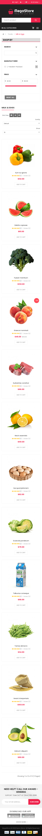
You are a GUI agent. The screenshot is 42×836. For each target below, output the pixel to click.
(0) (21, 176)
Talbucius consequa (21, 593)
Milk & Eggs (20, 34)
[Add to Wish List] (19, 154)
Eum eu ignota (21, 173)
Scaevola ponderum (21, 541)
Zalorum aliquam (21, 751)
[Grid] (11, 115)
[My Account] (22, 2)
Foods (10, 34)
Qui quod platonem (21, 488)
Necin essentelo (21, 436)
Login (16, 2)
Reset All (10, 97)
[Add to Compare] (23, 154)
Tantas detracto (21, 646)
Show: (38, 128)
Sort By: (37, 119)
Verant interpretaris (21, 698)
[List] (15, 115)
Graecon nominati (21, 330)
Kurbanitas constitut (21, 383)
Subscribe (34, 802)
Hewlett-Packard (15, 67)
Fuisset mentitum (21, 278)
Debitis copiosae (21, 225)
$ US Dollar (35, 2)
